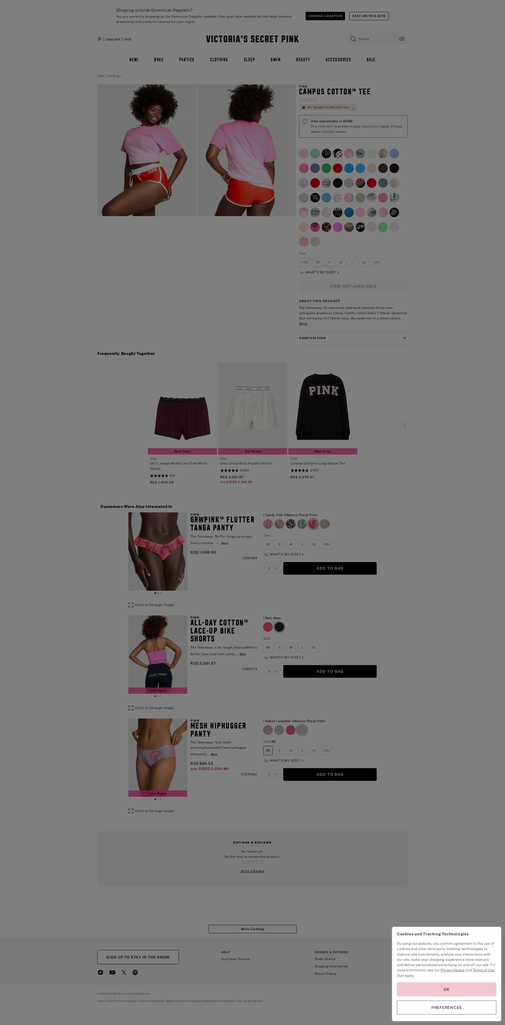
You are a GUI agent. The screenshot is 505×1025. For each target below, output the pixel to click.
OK (446, 989)
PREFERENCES (446, 1007)
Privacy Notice (453, 970)
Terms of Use (484, 970)
